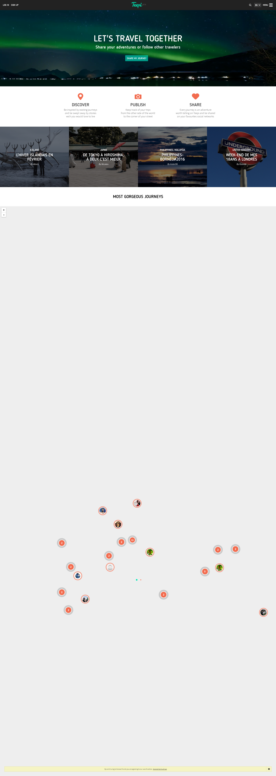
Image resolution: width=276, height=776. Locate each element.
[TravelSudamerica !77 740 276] (77, 575)
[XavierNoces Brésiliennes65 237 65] (85, 599)
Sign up (14, 5)
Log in (6, 5)
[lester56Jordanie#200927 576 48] (150, 552)
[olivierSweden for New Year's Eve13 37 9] (137, 503)
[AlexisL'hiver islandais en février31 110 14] (102, 510)
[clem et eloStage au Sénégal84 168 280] (110, 567)
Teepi (138, 5)
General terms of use (160, 769)
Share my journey (136, 58)
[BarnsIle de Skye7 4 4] (118, 524)
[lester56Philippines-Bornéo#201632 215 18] (219, 567)
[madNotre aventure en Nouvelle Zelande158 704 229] (263, 612)
